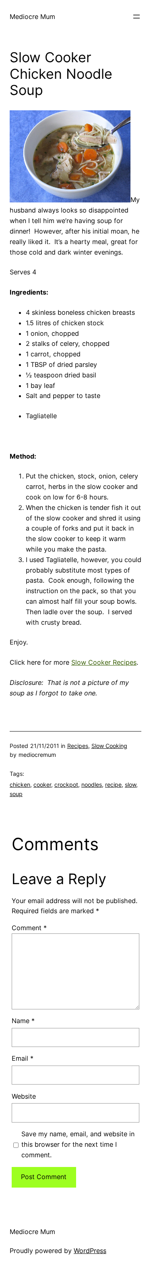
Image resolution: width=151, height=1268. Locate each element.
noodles (91, 784)
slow (130, 784)
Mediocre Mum (32, 17)
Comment (29, 928)
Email (22, 1058)
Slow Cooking (109, 745)
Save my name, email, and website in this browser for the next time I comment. (77, 1144)
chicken (20, 784)
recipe (113, 784)
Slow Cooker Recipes (104, 662)
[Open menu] (136, 16)
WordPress (90, 1251)
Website (24, 1096)
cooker (42, 784)
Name (23, 1021)
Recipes (77, 745)
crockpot (66, 784)
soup (16, 793)
